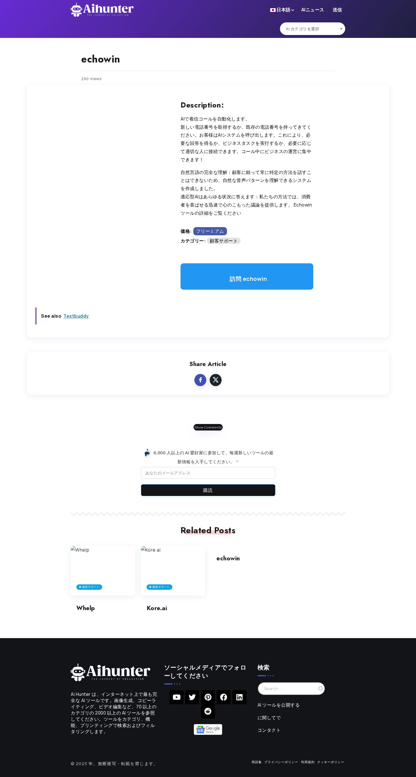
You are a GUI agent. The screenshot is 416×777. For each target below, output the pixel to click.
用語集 (257, 762)
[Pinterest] (208, 697)
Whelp (85, 608)
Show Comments (208, 427)
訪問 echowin (248, 279)
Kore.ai (157, 608)
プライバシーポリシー (281, 762)
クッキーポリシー (330, 762)
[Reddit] (208, 711)
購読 (208, 490)
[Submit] (321, 688)
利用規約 (308, 762)
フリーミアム (210, 231)
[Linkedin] (239, 697)
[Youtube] (177, 697)
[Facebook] (223, 697)
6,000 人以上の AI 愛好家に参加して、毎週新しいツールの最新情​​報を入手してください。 (213, 456)
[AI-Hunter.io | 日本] (110, 672)
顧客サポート (224, 241)
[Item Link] (103, 571)
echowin (228, 558)
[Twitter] (192, 697)
